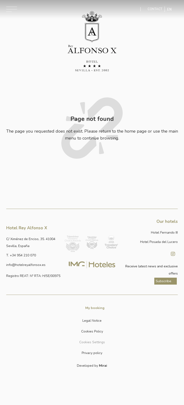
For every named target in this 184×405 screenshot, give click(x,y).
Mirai (103, 365)
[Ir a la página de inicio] (91, 41)
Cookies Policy (92, 331)
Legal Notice (92, 320)
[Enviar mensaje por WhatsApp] (137, 9)
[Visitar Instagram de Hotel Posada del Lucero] (173, 254)
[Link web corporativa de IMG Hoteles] (92, 264)
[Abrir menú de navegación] (11, 9)
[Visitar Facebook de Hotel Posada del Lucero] (161, 254)
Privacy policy (92, 353)
